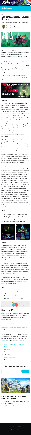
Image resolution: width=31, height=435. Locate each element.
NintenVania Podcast (9, 357)
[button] (28, 8)
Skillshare (15, 50)
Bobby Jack (7, 352)
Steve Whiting (10, 26)
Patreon (3, 340)
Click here (14, 56)
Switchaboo (6, 8)
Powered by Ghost (15, 429)
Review (3, 14)
